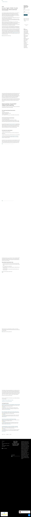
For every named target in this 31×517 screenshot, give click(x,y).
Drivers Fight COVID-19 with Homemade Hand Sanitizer (10, 8)
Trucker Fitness (25, 45)
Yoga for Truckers (26, 47)
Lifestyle (3, 10)
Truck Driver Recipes (6, 10)
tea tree (15, 136)
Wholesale (3, 441)
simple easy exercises (15, 32)
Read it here (4, 414)
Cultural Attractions (26, 32)
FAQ (2, 442)
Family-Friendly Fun (26, 35)
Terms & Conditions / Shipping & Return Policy (5, 446)
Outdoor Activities (26, 39)
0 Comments (7, 434)
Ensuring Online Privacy (26, 33)
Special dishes (25, 43)
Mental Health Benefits (26, 38)
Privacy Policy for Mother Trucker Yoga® (5, 444)
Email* (24, 11)
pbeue (10, 434)
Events (24, 34)
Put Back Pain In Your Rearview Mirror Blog (7, 401)
